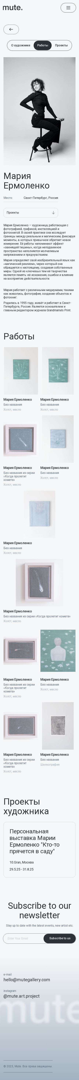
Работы (42, 45)
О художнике (20, 45)
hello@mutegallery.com (26, 979)
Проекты (61, 45)
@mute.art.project (21, 996)
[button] (31, 212)
